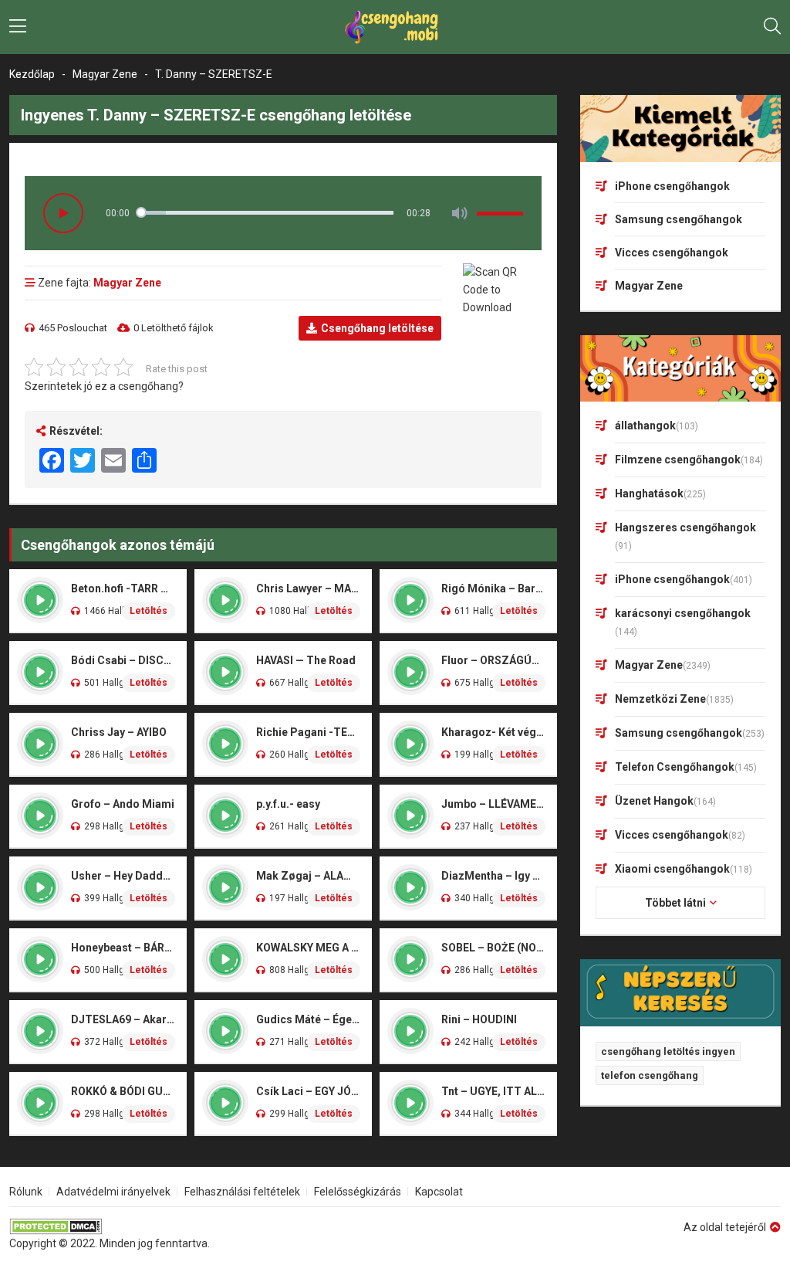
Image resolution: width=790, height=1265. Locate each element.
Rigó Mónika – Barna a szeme (493, 588)
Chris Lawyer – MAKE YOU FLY (308, 588)
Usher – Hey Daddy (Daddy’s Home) (123, 876)
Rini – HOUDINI (479, 1019)
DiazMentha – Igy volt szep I (493, 876)
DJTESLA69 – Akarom (123, 1019)
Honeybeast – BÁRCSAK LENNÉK (123, 947)
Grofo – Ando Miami (122, 804)
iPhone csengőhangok (672, 186)
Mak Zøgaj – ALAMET (308, 876)
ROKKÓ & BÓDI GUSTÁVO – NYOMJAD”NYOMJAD (123, 1091)
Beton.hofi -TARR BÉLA (123, 588)
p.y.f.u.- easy (288, 804)
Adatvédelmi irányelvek (113, 1191)
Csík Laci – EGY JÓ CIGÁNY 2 (308, 1091)
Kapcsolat (439, 1191)
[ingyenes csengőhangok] (395, 27)
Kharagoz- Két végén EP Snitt (493, 732)
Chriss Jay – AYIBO (119, 732)
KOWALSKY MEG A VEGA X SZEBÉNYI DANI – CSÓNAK (308, 947)
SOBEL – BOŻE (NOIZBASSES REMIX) (493, 947)
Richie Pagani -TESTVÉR (308, 732)
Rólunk (25, 1191)
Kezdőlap (32, 74)
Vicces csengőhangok (671, 252)
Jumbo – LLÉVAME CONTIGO (493, 804)
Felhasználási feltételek (242, 1191)
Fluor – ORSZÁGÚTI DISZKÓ (493, 660)
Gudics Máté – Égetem (308, 1019)
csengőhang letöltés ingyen (668, 1051)
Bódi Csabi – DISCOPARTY (123, 660)
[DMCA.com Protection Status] (109, 1227)
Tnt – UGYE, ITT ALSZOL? (493, 1091)
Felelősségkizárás (357, 1191)
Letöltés (148, 610)
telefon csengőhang (649, 1075)
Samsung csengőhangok (678, 219)
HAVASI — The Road (306, 660)
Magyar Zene (105, 74)
